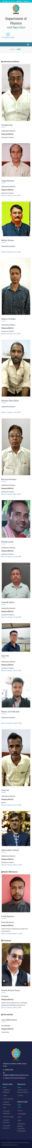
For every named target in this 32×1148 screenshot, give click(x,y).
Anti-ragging (8, 1099)
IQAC (5, 1095)
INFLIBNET (22, 1114)
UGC (19, 1107)
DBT (19, 1120)
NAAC (20, 1110)
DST (19, 1117)
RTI (4, 1108)
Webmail (26, 1)
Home (12, 49)
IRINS (20, 1)
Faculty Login (8, 1117)
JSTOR (20, 1095)
